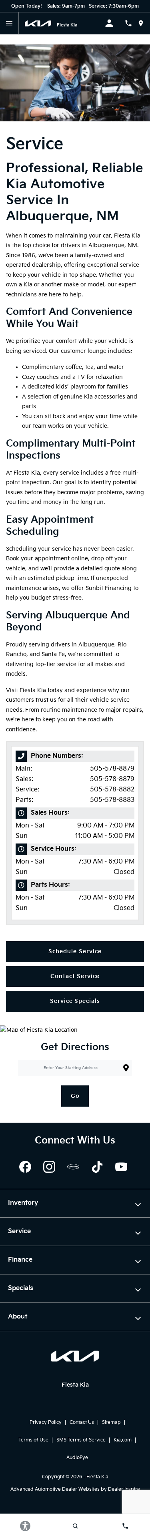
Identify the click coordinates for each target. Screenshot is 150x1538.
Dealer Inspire (124, 1489)
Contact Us (82, 1422)
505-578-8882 (112, 789)
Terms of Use (33, 1440)
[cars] (73, 1167)
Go (75, 1096)
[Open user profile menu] (114, 23)
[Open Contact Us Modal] (131, 23)
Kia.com (123, 1440)
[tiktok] (97, 1167)
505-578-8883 (112, 800)
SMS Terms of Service (81, 1440)
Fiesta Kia (97, 1477)
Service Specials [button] (75, 1001)
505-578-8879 (112, 769)
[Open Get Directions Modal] (144, 23)
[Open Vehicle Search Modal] (75, 1526)
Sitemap (111, 1422)
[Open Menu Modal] (9, 23)
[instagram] (49, 1167)
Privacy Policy (46, 1422)
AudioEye (77, 1458)
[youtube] (121, 1167)
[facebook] (25, 1167)
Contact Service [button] (75, 976)
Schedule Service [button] (74, 951)
